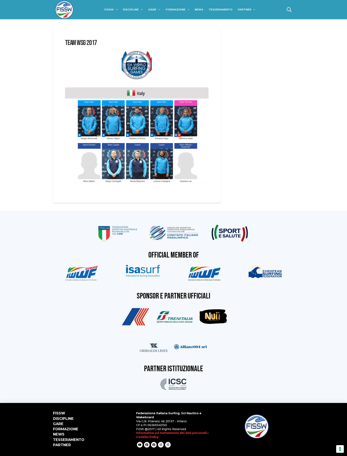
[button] (289, 9)
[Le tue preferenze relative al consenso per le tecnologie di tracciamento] (340, 449)
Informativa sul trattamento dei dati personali (171, 433)
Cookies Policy (147, 437)
